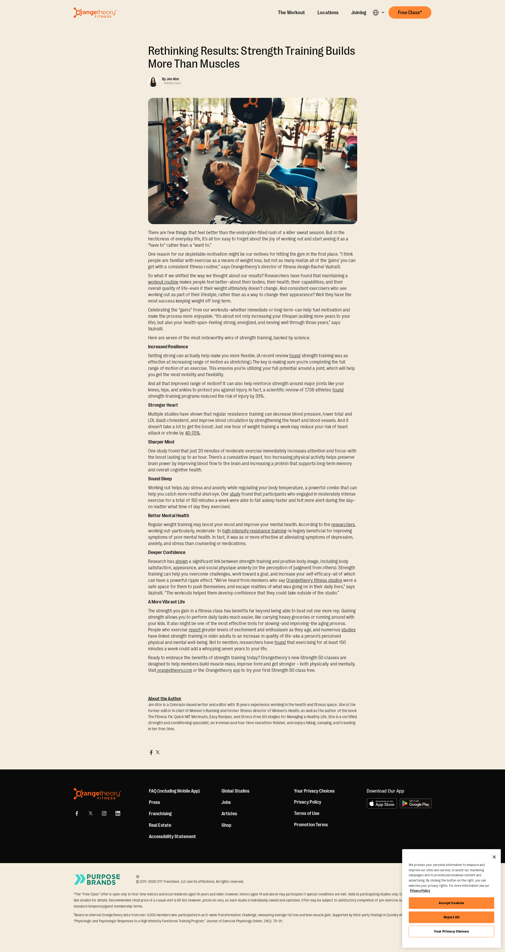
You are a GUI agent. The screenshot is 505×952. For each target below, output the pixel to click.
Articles (229, 813)
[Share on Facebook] (151, 752)
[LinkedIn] (118, 813)
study (235, 494)
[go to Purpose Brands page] (97, 879)
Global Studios (235, 791)
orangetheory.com (174, 670)
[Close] (494, 857)
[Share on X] (157, 752)
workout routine (163, 282)
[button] (378, 12)
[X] (90, 813)
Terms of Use (306, 813)
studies (348, 629)
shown (181, 561)
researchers (343, 524)
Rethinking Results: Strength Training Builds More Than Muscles (251, 57)
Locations (328, 13)
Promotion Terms (311, 824)
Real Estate (160, 825)
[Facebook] (77, 813)
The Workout (291, 13)
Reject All (451, 917)
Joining (358, 13)
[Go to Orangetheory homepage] (95, 12)
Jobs (226, 802)
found (295, 355)
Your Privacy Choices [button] (314, 791)
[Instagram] (104, 813)
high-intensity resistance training (254, 530)
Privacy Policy (307, 802)
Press (154, 802)
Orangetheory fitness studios (314, 580)
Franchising (160, 813)
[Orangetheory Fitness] (97, 794)
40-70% (192, 433)
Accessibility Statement (172, 836)
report (195, 629)
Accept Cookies (451, 903)
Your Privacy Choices (451, 931)
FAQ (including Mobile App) (174, 791)
